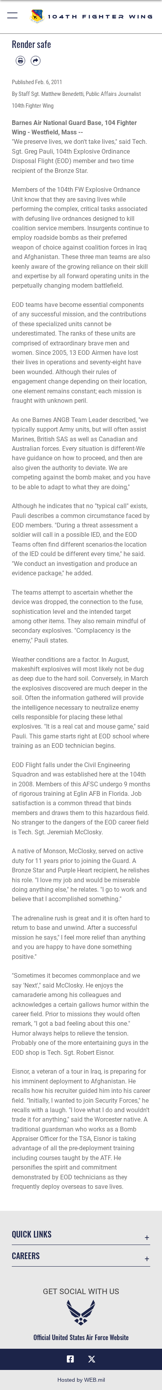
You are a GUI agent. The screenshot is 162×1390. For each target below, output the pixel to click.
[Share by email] (35, 60)
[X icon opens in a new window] (92, 1359)
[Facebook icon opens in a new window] (70, 1359)
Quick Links (32, 1234)
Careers (26, 1255)
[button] (13, 16)
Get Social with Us (81, 1291)
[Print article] (20, 60)
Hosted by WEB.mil (81, 1380)
